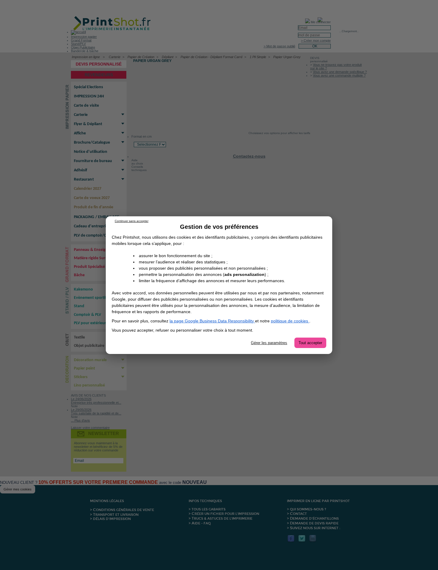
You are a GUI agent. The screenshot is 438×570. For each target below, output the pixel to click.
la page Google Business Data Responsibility (212, 321)
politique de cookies (290, 321)
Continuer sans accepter (131, 221)
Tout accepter (310, 343)
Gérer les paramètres (269, 343)
